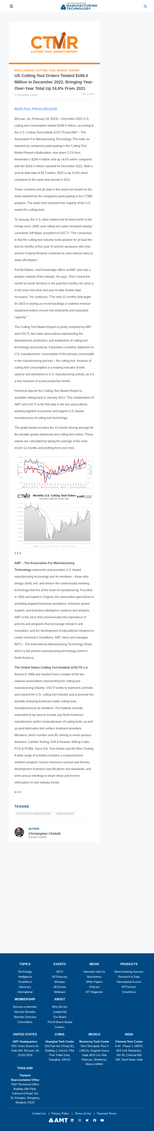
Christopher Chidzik (27, 95)
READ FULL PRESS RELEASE (35, 109)
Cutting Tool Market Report (58, 70)
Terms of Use (83, 1113)
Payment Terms (106, 1113)
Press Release (65, 813)
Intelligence (24, 70)
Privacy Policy (60, 1113)
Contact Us (39, 1113)
